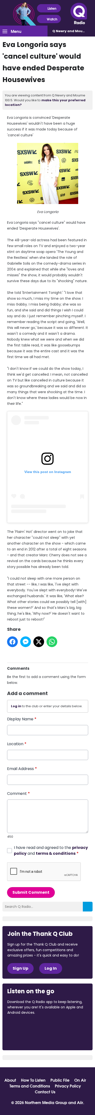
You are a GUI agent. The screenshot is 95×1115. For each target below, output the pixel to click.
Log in (16, 706)
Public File (59, 1080)
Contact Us (45, 1092)
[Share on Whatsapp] (52, 641)
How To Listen (33, 1080)
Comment (18, 793)
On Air (80, 1080)
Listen (52, 8)
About (10, 1080)
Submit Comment (30, 892)
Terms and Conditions (30, 1086)
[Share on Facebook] (12, 641)
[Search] (88, 906)
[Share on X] (38, 641)
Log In (51, 968)
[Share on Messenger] (25, 641)
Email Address (22, 768)
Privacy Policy (68, 1086)
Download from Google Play (25, 1038)
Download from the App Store (26, 1025)
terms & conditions (56, 853)
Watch (52, 19)
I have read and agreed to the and (51, 850)
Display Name (22, 719)
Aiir (80, 1102)
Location (17, 744)
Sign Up (20, 968)
